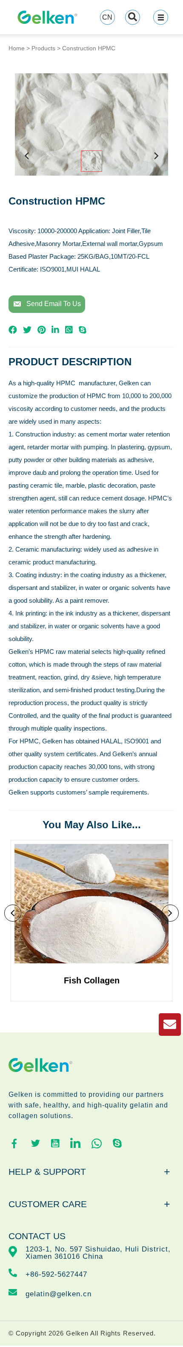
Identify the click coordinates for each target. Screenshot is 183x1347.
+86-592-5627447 (56, 1274)
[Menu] (160, 17)
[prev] (26, 162)
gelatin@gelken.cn (59, 1294)
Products (43, 48)
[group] (91, 921)
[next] (156, 162)
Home (17, 48)
